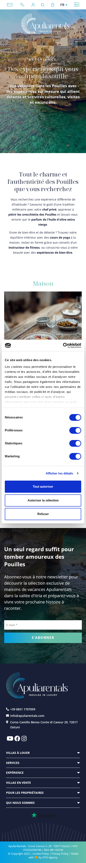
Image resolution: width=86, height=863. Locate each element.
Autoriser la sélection (43, 500)
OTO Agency (50, 857)
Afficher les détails (59, 473)
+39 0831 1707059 (24, 4)
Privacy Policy (60, 853)
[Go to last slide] (10, 336)
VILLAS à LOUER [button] (18, 753)
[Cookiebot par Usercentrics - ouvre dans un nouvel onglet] (63, 345)
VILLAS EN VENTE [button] (18, 783)
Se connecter (52, 5)
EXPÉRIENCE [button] (15, 773)
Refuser (43, 514)
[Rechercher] (44, 5)
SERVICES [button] (12, 763)
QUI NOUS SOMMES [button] (20, 803)
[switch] (75, 430)
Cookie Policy (40, 853)
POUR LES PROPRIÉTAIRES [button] (25, 793)
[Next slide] (76, 336)
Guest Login (33, 4)
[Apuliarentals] (45, 23)
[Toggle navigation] (77, 4)
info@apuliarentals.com (9, 4)
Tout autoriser (43, 486)
